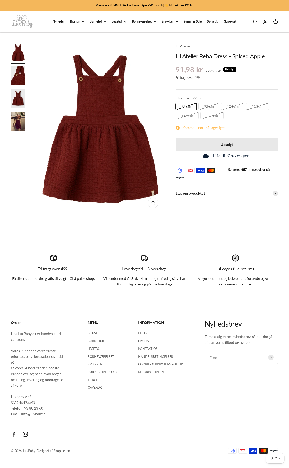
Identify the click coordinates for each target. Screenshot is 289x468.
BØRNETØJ (96, 341)
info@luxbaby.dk (34, 414)
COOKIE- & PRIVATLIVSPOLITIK (160, 364)
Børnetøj (96, 21)
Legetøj (117, 21)
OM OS (143, 341)
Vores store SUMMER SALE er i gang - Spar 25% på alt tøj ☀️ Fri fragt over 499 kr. (144, 5)
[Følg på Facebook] (14, 434)
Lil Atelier (183, 46)
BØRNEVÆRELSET (101, 356)
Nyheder (59, 21)
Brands (75, 21)
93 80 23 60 (33, 408)
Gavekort (230, 21)
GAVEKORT (96, 387)
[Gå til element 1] (18, 53)
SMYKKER (95, 364)
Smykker (168, 21)
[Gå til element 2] (18, 76)
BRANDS (94, 333)
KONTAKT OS (148, 349)
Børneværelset (142, 21)
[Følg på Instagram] (25, 434)
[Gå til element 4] (18, 122)
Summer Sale (193, 21)
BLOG (142, 333)
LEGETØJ (94, 349)
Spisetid (212, 21)
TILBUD (93, 380)
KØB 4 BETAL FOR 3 (102, 372)
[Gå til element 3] (18, 99)
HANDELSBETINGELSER (155, 356)
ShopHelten (62, 451)
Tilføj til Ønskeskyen (230, 156)
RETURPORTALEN (151, 372)
